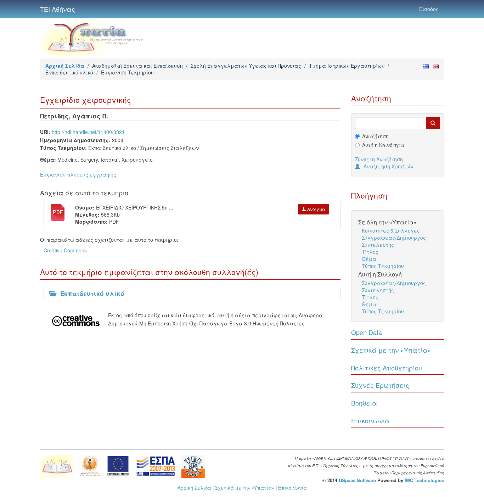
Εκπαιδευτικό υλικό (69, 72)
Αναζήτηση (375, 136)
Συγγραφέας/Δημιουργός (394, 237)
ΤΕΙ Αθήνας (57, 8)
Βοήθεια (364, 402)
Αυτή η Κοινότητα (383, 145)
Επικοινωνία (370, 420)
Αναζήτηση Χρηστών (388, 166)
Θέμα (369, 258)
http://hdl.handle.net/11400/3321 (88, 131)
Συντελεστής (378, 244)
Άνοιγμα (315, 209)
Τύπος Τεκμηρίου (383, 265)
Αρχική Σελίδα (64, 65)
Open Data (366, 332)
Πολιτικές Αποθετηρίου (386, 367)
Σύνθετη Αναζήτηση (379, 159)
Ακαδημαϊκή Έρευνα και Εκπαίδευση (137, 65)
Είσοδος (429, 8)
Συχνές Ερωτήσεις (380, 385)
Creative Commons (65, 250)
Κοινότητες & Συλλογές (391, 230)
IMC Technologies (424, 480)
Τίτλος (370, 251)
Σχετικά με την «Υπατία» (391, 349)
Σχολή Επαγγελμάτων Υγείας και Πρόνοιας (246, 65)
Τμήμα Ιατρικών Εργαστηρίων (346, 65)
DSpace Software (357, 480)
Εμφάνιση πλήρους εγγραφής (78, 174)
